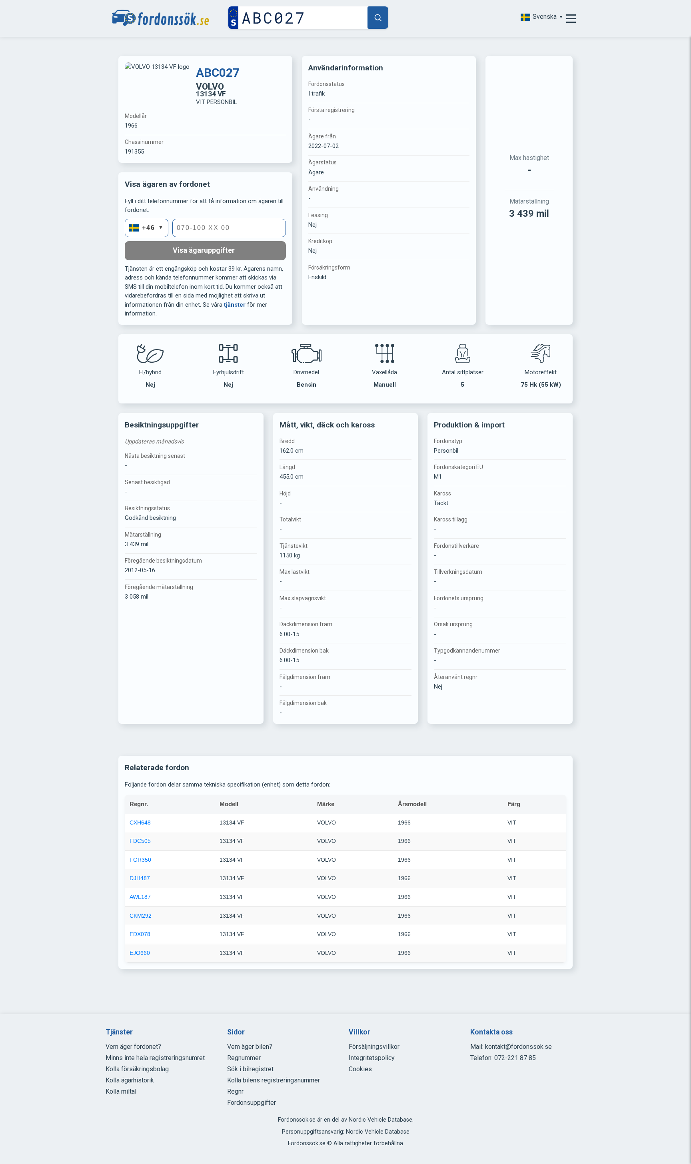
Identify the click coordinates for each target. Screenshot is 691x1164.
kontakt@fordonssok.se (518, 1046)
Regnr (235, 1091)
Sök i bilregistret (250, 1069)
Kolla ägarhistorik (130, 1080)
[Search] (377, 17)
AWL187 (140, 897)
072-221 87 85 (515, 1058)
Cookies (360, 1069)
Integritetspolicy (372, 1058)
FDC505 (140, 841)
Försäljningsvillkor (374, 1046)
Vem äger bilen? (249, 1046)
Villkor (359, 1032)
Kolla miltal (121, 1091)
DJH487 (140, 878)
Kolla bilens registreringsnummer (273, 1080)
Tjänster (119, 1032)
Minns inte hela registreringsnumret (155, 1058)
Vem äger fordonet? (133, 1046)
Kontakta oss (491, 1032)
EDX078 (140, 934)
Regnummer (244, 1058)
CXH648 (140, 822)
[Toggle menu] (571, 18)
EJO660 (140, 953)
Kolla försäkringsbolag (137, 1069)
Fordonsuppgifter (251, 1102)
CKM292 (141, 915)
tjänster (235, 304)
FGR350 (140, 860)
